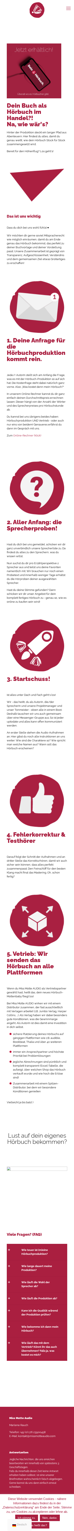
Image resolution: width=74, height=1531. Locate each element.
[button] (37, 1252)
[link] (37, 1176)
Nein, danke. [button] (49, 1517)
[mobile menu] (68, 8)
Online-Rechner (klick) (27, 435)
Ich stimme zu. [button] (27, 1517)
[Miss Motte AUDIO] (37, 10)
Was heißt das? (37, 1525)
